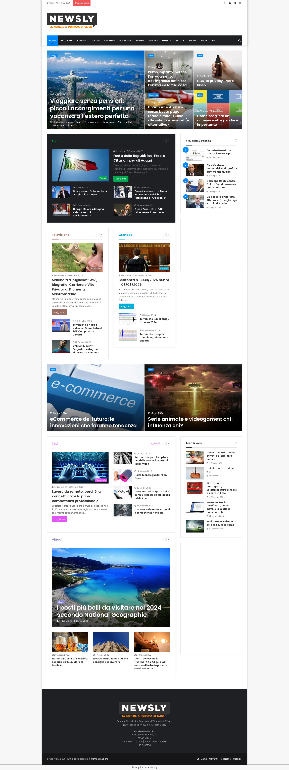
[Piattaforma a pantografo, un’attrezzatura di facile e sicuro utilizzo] (195, 488)
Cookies (237, 758)
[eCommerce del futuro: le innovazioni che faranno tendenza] (95, 397)
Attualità (66, 40)
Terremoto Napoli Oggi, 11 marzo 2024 (154, 320)
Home (52, 40)
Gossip (140, 40)
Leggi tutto (121, 178)
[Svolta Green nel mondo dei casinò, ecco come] (195, 526)
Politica (58, 141)
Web (151, 55)
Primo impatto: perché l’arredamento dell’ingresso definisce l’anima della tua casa (167, 78)
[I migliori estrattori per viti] (195, 473)
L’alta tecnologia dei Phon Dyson (150, 476)
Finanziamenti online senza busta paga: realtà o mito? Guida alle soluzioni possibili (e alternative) (168, 116)
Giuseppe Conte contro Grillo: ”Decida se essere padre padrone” (221, 184)
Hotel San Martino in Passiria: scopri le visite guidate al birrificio (70, 662)
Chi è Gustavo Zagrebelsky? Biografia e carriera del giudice (222, 168)
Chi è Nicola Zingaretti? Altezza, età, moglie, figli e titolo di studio (222, 200)
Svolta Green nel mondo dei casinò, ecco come (221, 523)
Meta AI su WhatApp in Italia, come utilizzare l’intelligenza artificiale (152, 495)
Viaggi (54, 55)
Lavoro (153, 40)
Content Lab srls (99, 758)
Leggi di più (155, 443)
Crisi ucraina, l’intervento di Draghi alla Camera (90, 192)
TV (213, 40)
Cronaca (125, 235)
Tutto (146, 141)
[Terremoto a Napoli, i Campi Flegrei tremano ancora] (128, 335)
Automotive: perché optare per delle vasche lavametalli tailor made (151, 460)
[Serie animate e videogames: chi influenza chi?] (193, 397)
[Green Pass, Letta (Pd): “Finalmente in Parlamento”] (123, 210)
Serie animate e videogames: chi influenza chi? (189, 422)
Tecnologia (141, 443)
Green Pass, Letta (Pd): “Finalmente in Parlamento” (151, 210)
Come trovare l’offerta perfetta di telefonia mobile (221, 456)
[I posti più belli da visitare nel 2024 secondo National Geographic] (111, 587)
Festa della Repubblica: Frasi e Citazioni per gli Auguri (139, 158)
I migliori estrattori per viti (221, 470)
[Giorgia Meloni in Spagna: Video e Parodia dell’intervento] (61, 210)
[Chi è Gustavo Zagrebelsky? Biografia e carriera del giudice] (195, 170)
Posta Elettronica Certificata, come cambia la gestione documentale (218, 507)
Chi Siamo (202, 758)
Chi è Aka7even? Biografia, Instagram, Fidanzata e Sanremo (86, 349)
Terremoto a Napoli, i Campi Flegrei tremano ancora (154, 337)
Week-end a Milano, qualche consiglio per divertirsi (110, 660)
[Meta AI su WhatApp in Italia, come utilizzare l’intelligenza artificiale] (123, 492)
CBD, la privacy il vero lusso (215, 82)
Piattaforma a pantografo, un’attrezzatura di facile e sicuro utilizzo (222, 488)
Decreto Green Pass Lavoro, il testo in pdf (219, 152)
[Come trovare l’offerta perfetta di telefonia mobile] (195, 457)
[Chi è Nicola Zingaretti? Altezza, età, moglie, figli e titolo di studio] (195, 201)
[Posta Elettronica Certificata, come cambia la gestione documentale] (195, 507)
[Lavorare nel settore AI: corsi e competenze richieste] (123, 510)
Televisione (60, 235)
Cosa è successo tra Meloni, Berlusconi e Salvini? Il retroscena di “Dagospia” (151, 194)
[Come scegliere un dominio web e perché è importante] (218, 109)
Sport (192, 40)
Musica (166, 40)
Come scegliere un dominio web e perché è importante (217, 120)
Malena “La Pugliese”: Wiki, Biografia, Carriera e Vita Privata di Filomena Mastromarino (74, 287)
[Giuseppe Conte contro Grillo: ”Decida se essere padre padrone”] (195, 185)
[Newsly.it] (72, 20)
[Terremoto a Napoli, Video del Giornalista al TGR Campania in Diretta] (61, 325)
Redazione (120, 151)
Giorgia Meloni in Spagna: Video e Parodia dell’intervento (89, 212)
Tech (204, 40)
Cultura (109, 40)
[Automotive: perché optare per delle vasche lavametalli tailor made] (123, 458)
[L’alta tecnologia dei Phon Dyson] (123, 475)
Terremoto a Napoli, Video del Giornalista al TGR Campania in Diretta (87, 329)
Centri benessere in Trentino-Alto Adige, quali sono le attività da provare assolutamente (150, 663)
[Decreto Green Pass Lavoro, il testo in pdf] (195, 155)
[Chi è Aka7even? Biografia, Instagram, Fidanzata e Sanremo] (61, 346)
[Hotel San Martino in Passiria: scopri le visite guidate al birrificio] (70, 642)
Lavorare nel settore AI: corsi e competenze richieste (152, 511)
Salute (180, 40)
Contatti (213, 758)
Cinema (81, 40)
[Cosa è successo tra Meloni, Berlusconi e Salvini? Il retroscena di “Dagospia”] (123, 192)
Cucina (95, 40)
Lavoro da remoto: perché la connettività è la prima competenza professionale (76, 496)
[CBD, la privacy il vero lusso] (218, 70)
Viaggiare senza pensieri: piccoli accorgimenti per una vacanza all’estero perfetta (92, 108)
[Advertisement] (178, 20)
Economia (125, 40)
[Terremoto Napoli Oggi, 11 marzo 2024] (128, 319)
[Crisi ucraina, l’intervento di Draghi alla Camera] (61, 192)
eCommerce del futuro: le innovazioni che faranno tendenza (93, 422)
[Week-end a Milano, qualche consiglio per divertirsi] (111, 642)
